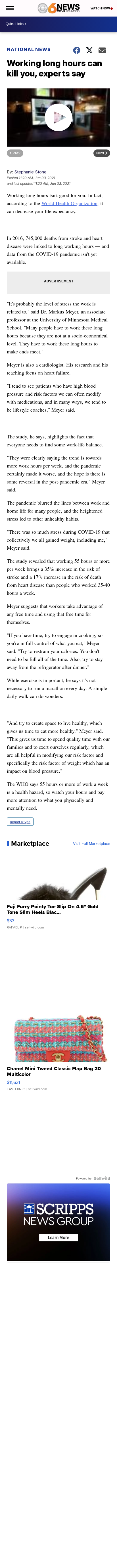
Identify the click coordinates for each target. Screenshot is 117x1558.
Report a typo (20, 821)
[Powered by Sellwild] (102, 1178)
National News (29, 49)
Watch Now (100, 8)
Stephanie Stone (30, 172)
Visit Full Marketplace (91, 843)
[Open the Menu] (9, 8)
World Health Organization (69, 203)
